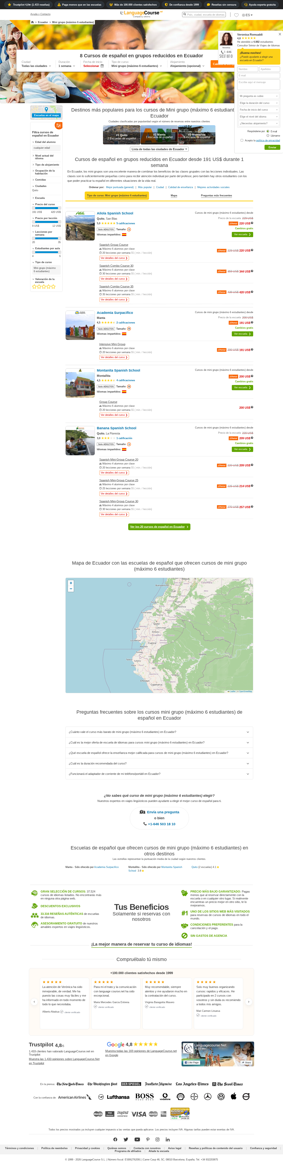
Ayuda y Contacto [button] (40, 14)
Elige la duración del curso (254, 103)
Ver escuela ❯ (242, 234)
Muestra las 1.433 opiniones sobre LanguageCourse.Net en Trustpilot (64, 1061)
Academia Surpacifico (106, 867)
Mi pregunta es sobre (251, 96)
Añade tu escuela (159, 1151)
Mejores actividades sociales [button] (213, 187)
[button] (259, 96)
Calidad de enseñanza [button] (180, 187)
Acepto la (262, 140)
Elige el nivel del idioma (253, 116)
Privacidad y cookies (87, 1148)
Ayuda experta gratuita (262, 4)
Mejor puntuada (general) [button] (120, 187)
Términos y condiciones (19, 1148)
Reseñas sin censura (224, 4)
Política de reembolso (54, 1148)
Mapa (174, 195)
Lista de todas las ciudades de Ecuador (158, 149)
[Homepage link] (32, 22)
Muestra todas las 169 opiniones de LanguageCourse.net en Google (141, 1053)
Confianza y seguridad (263, 1148)
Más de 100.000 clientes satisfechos (135, 4)
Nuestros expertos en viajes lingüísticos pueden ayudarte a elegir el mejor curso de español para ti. (159, 800)
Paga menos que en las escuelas (81, 4)
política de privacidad (268, 140)
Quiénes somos (116, 1148)
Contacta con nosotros (147, 1148)
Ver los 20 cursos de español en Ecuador (157, 526)
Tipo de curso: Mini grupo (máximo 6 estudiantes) (117, 195)
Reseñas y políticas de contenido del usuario (216, 1148)
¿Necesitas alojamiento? (254, 123)
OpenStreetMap (245, 691)
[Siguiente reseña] (248, 1001)
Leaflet (232, 691)
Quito (195, 867)
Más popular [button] (145, 187)
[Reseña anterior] (34, 1001)
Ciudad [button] (160, 187)
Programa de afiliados (128, 1151)
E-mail (274, 131)
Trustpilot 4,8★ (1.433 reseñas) (31, 4)
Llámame (275, 135)
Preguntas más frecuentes (216, 195)
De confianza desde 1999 (184, 4)
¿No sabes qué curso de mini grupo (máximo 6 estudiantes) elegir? (159, 796)
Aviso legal (174, 1148)
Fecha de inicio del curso (254, 109)
